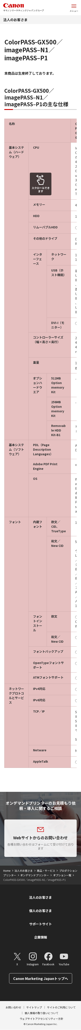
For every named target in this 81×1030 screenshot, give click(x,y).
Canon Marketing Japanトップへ (40, 978)
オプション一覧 (62, 875)
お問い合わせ (13, 1007)
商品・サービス (46, 870)
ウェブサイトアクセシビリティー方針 (41, 1018)
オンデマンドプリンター (34, 875)
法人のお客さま (15, 19)
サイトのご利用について (61, 1007)
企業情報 (40, 937)
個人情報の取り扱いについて (41, 1013)
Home (6, 870)
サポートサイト (40, 924)
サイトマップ (34, 1007)
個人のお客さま (40, 910)
